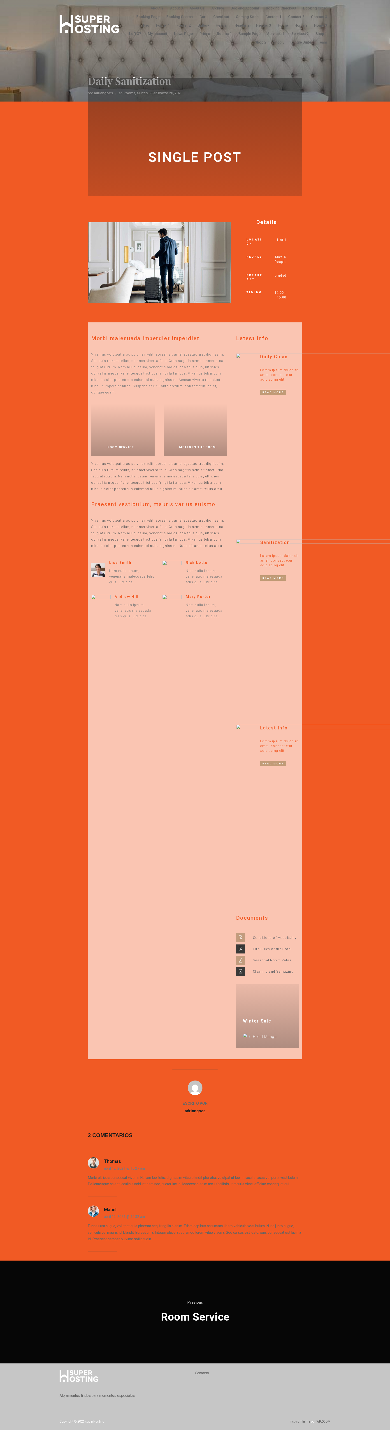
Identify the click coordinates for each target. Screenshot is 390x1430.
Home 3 (320, 25)
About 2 (157, 8)
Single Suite (301, 42)
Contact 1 (273, 17)
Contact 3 (319, 17)
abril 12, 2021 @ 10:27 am (124, 1168)
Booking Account (245, 8)
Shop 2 (260, 42)
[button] (92, 263)
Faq (146, 25)
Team (322, 42)
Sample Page (249, 34)
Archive (217, 8)
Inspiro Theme (300, 1421)
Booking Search (179, 17)
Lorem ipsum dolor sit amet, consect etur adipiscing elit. (279, 374)
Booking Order (315, 8)
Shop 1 (321, 34)
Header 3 (263, 25)
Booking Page (148, 17)
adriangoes (195, 1110)
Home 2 (301, 25)
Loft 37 (135, 34)
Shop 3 (279, 42)
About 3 (176, 8)
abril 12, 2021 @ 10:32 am (124, 1217)
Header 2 (241, 25)
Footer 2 (184, 25)
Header (222, 25)
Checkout (221, 17)
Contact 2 (296, 17)
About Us (197, 8)
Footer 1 (163, 25)
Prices (205, 34)
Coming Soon (247, 17)
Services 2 (300, 34)
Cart (203, 17)
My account (157, 34)
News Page (183, 34)
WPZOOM (323, 1421)
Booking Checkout (281, 8)
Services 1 (276, 34)
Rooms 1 (224, 34)
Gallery (203, 25)
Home (283, 25)
